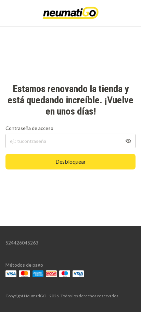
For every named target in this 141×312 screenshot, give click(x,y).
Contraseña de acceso (29, 128)
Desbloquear (70, 161)
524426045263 (21, 243)
